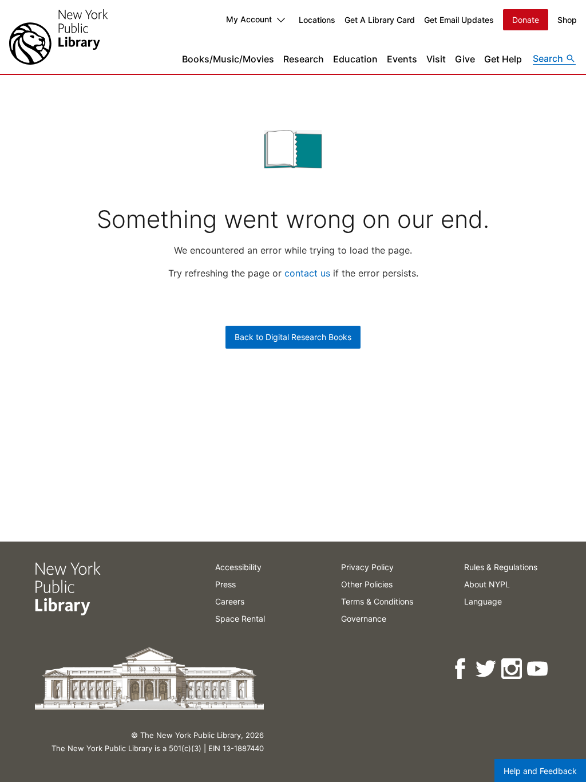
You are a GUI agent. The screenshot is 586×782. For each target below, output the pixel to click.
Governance (363, 618)
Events (402, 59)
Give (465, 59)
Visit (436, 59)
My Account (249, 19)
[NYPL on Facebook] (461, 669)
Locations (317, 20)
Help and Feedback (540, 771)
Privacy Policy (367, 567)
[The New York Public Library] (58, 37)
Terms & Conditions (377, 601)
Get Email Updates (459, 20)
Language (483, 601)
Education (355, 59)
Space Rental (240, 618)
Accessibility (238, 567)
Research (303, 59)
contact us (307, 273)
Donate (525, 20)
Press (225, 584)
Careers (229, 601)
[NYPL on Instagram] (512, 669)
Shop (567, 20)
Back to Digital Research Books (293, 337)
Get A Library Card (380, 20)
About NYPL (487, 584)
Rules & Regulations (500, 567)
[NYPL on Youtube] (538, 669)
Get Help (503, 59)
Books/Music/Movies (228, 59)
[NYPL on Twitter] (487, 669)
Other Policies (367, 584)
